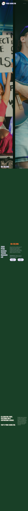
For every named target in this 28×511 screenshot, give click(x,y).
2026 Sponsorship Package (12, 260)
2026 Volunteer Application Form (20, 259)
